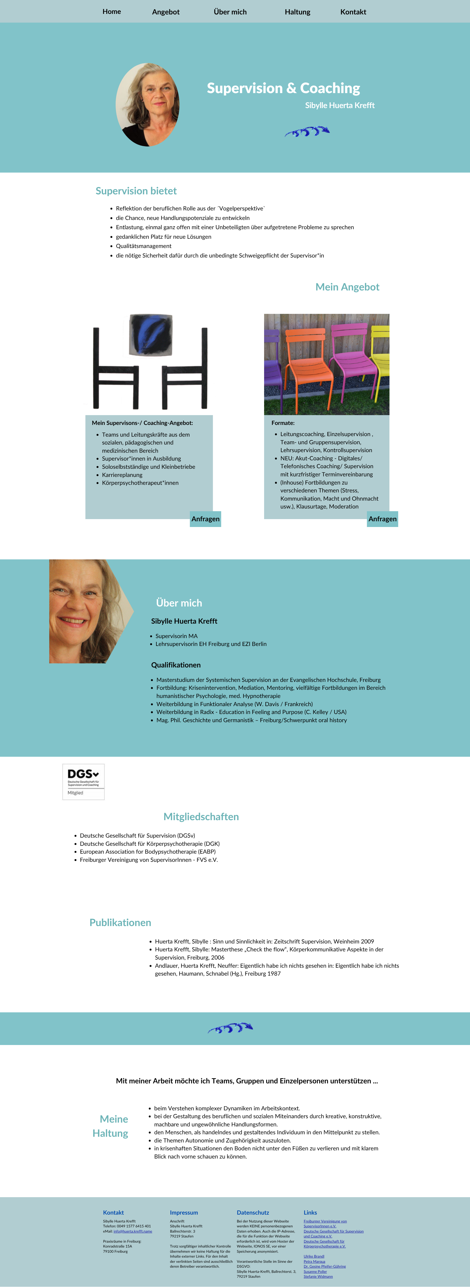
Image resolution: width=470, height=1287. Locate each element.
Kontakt (353, 11)
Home (112, 11)
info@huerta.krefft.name (133, 1231)
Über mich (230, 11)
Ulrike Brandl (314, 1256)
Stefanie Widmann (318, 1276)
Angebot (166, 11)
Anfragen (205, 519)
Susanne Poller (315, 1271)
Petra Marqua (314, 1261)
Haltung (297, 11)
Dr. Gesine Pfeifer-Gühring (325, 1266)
